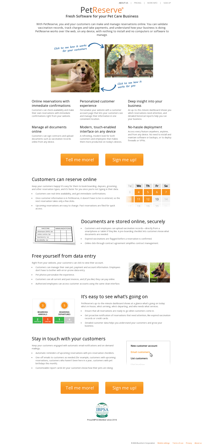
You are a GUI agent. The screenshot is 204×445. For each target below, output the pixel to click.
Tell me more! (80, 160)
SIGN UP (167, 2)
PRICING (137, 2)
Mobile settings (164, 443)
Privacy (189, 443)
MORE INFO (152, 2)
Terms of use (177, 443)
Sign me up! (124, 160)
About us (198, 443)
